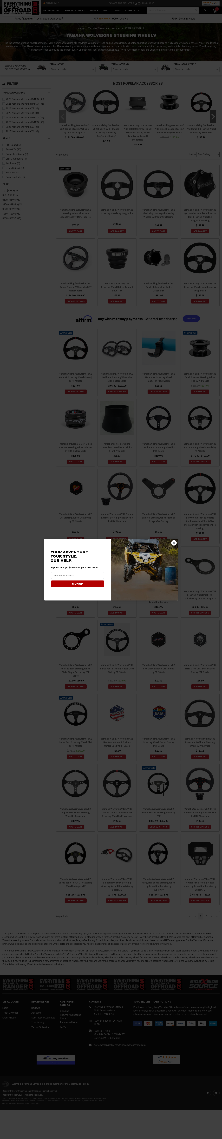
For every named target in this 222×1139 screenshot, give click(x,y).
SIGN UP (77, 584)
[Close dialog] (174, 543)
